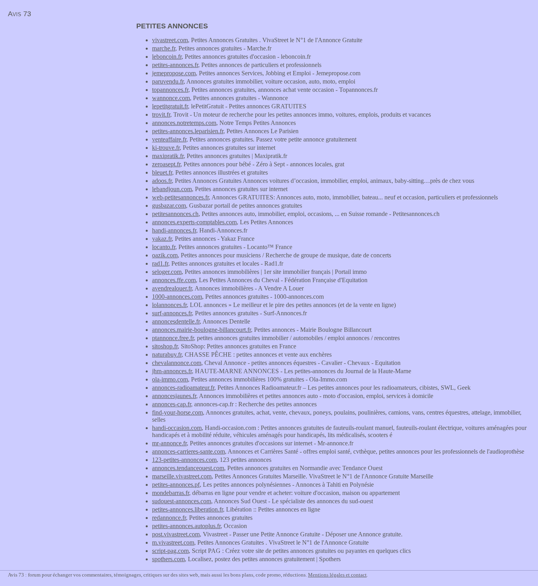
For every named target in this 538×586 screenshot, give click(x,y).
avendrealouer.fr (172, 288)
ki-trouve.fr (166, 147)
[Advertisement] (66, 77)
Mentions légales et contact (337, 575)
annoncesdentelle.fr (176, 321)
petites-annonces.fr (175, 64)
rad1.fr (160, 263)
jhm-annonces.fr (172, 371)
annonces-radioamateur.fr (183, 387)
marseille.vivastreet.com (181, 476)
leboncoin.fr (167, 56)
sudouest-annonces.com (181, 501)
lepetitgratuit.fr (170, 106)
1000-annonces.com (177, 296)
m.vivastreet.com (173, 542)
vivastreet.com (170, 40)
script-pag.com (170, 550)
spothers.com (168, 559)
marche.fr (163, 48)
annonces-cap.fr (171, 404)
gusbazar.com (169, 205)
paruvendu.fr (168, 81)
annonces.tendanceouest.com (188, 468)
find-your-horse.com (177, 412)
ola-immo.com (170, 379)
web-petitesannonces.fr (180, 197)
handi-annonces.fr (174, 230)
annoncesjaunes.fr (174, 396)
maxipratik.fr (168, 156)
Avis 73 (19, 14)
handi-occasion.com (177, 427)
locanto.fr (163, 247)
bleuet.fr (162, 172)
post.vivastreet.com (176, 534)
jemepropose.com (174, 73)
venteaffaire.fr (169, 139)
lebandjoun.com (172, 189)
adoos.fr (162, 180)
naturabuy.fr (167, 354)
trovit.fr (161, 114)
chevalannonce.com (176, 362)
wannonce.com (171, 98)
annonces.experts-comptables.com (194, 222)
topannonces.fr (170, 89)
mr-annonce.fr (169, 443)
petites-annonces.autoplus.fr (186, 526)
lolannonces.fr (169, 304)
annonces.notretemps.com (184, 122)
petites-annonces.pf (176, 484)
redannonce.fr (169, 517)
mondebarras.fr (170, 492)
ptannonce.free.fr (173, 338)
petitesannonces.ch (175, 213)
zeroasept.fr (166, 164)
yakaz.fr (162, 238)
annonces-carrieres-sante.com (188, 451)
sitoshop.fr (165, 346)
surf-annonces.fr (172, 313)
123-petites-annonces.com (184, 459)
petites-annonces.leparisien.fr (187, 131)
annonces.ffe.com (174, 280)
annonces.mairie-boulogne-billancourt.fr (201, 329)
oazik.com (165, 255)
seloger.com (167, 271)
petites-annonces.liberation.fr (187, 509)
